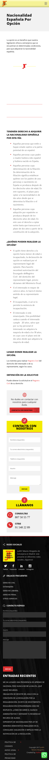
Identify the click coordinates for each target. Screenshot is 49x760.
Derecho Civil (9, 583)
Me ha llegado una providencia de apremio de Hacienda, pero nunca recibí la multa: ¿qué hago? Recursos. (23, 686)
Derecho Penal (9, 594)
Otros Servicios (10, 598)
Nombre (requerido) (10, 611)
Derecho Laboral (10, 591)
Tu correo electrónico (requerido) (14, 620)
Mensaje (6, 640)
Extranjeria (8, 587)
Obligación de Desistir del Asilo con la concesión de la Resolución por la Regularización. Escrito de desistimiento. (22, 698)
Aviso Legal (10, 750)
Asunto (5, 630)
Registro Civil (33, 361)
